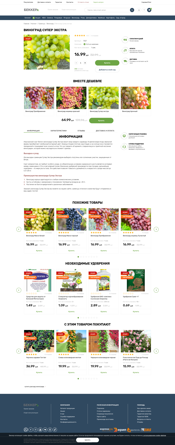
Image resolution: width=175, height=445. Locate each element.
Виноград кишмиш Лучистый (134, 236)
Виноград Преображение (35, 111)
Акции (37, 18)
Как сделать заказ (144, 408)
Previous (18, 229)
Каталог (28, 18)
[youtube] (40, 429)
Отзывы (81, 131)
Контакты (69, 2)
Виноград (75, 18)
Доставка (133, 59)
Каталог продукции (67, 408)
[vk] (45, 429)
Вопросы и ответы (144, 419)
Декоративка (91, 18)
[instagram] (35, 429)
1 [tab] (78, 257)
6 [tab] (91, 257)
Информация (33, 131)
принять (87, 440)
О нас (62, 414)
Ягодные (67, 18)
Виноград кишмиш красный (69, 111)
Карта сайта (101, 416)
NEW (44, 18)
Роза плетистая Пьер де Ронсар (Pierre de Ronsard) (135, 358)
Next (156, 229)
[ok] (50, 429)
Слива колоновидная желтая (69, 358)
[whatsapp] (26, 429)
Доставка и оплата (44, 2)
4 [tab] (86, 257)
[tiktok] (55, 429)
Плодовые (58, 18)
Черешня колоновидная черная (103, 358)
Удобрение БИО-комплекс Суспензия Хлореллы (101, 298)
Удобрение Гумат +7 (131, 297)
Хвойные (101, 18)
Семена (50, 18)
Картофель (110, 18)
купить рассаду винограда (34, 386)
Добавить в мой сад (107, 70)
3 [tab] (83, 257)
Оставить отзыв (83, 2)
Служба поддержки (67, 416)
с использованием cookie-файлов (154, 435)
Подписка (100, 408)
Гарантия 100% (142, 416)
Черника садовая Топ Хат (36, 358)
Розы (83, 18)
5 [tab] (89, 257)
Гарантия (58, 2)
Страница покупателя (105, 414)
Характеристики (59, 131)
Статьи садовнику (103, 411)
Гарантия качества (144, 414)
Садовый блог (146, 2)
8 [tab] (96, 257)
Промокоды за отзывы (105, 419)
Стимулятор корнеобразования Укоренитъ (70, 298)
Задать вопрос (98, 2)
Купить (107, 63)
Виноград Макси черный (68, 236)
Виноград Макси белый (35, 236)
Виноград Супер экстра (99, 111)
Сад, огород (120, 18)
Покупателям (28, 2)
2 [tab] (81, 257)
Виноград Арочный (129, 111)
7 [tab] (94, 257)
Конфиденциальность (68, 422)
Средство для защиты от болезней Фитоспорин (35, 298)
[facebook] (31, 429)
